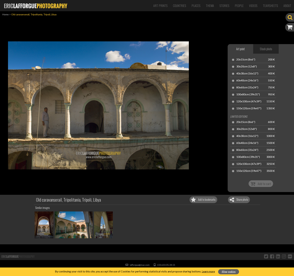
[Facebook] (272, 256)
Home (5, 14)
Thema (210, 5)
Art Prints (160, 5)
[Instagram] (284, 256)
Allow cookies (229, 272)
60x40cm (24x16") (247, 80)
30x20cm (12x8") (246, 66)
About (287, 5)
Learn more (208, 271)
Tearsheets (270, 5)
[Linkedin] (278, 256)
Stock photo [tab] (266, 49)
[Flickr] (290, 256)
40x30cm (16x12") (247, 73)
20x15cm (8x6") (245, 59)
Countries (179, 5)
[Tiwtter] (266, 256)
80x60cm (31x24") (247, 87)
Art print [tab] (240, 49)
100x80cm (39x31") (248, 94)
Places (196, 5)
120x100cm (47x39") (248, 101)
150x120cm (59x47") (248, 108)
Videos (253, 5)
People (239, 5)
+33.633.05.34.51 (166, 265)
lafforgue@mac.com (139, 265)
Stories (224, 5)
